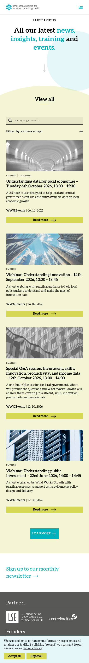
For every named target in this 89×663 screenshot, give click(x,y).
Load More (41, 533)
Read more (40, 220)
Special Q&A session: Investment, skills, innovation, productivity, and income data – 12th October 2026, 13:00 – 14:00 (43, 373)
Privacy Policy (32, 648)
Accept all (14, 656)
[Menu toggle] (80, 7)
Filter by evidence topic (24, 131)
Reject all (36, 656)
